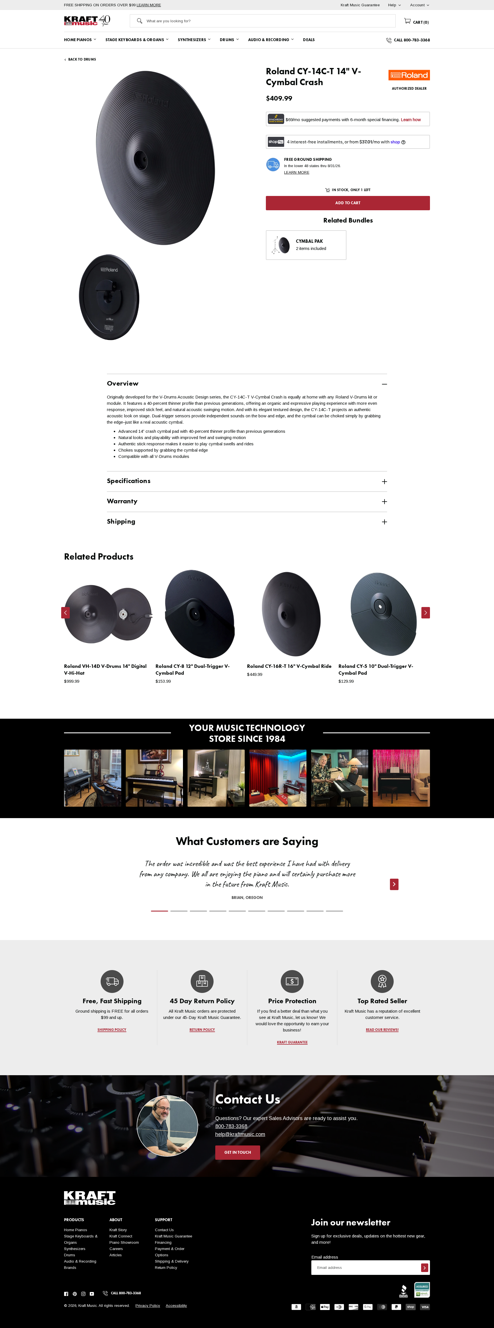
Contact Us (164, 1230)
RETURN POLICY (202, 1030)
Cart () (420, 23)
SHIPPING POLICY (111, 1030)
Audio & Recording (80, 1261)
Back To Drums (82, 59)
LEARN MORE (149, 5)
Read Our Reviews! (382, 1030)
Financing (163, 1242)
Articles (115, 1255)
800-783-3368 (231, 1126)
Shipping (121, 521)
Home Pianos (75, 1230)
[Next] (425, 612)
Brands (70, 1267)
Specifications (128, 481)
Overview (122, 383)
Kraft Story (118, 1230)
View (138, 648)
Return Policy (166, 1267)
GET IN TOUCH (237, 1153)
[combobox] (271, 21)
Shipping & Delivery (172, 1261)
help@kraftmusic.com (240, 1134)
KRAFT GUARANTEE (292, 1042)
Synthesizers (74, 1249)
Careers (116, 1249)
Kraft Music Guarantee (173, 1236)
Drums (69, 1255)
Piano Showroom (124, 1242)
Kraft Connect (120, 1236)
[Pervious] (65, 612)
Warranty (122, 501)
